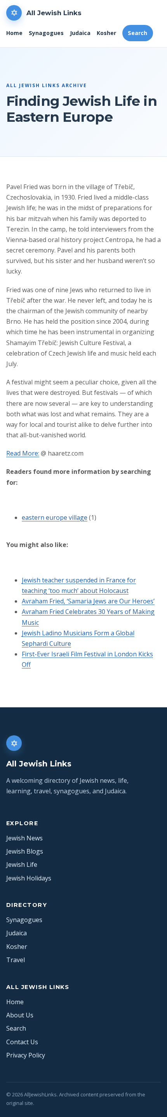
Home (14, 33)
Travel (15, 960)
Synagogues (46, 33)
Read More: (22, 453)
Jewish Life (21, 864)
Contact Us (22, 1042)
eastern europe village (54, 517)
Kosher (106, 33)
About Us (19, 1015)
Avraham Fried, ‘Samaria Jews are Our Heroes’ (88, 601)
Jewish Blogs (24, 851)
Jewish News (24, 838)
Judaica (80, 33)
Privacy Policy (25, 1055)
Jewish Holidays (28, 878)
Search (137, 33)
